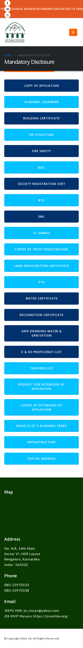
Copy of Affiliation (41, 86)
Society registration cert (41, 184)
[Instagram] (7, 15)
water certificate (42, 298)
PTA (42, 282)
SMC (41, 216)
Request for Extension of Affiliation (41, 386)
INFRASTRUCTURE (41, 442)
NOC (41, 167)
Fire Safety (41, 151)
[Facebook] (7, 3)
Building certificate (41, 118)
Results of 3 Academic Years (41, 426)
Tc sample (41, 233)
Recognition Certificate (41, 315)
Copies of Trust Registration (41, 249)
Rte (41, 200)
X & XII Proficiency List (41, 352)
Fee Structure (41, 135)
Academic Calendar (41, 102)
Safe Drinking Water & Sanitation (41, 333)
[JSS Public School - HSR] (15, 32)
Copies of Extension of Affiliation (41, 407)
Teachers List (42, 368)
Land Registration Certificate (41, 266)
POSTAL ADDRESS (42, 458)
